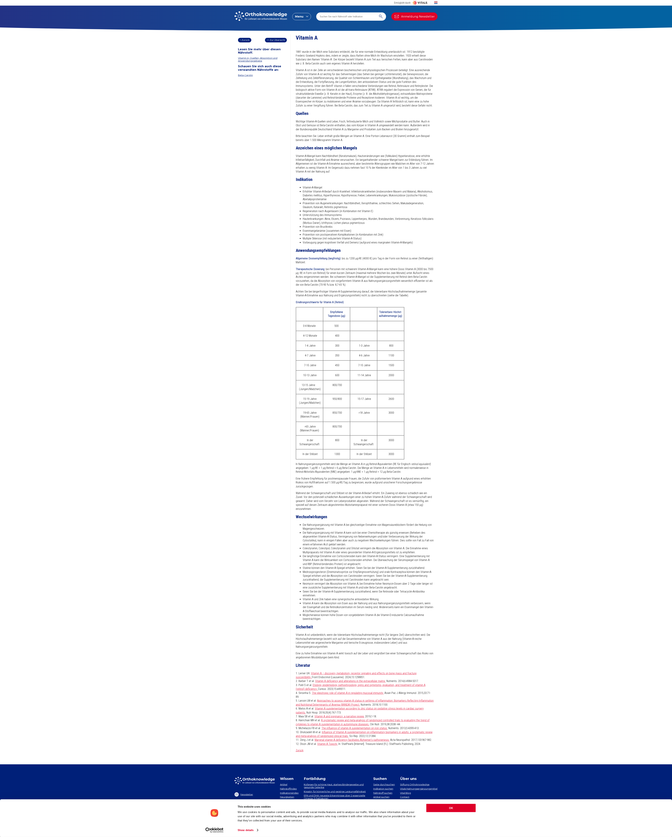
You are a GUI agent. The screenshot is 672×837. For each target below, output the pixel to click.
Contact (404, 796)
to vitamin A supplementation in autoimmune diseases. (338, 724)
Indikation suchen (383, 788)
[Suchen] (381, 16)
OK (451, 808)
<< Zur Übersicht (276, 40)
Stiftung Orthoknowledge (414, 784)
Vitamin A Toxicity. (327, 744)
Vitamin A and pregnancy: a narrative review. (339, 716)
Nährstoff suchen (382, 792)
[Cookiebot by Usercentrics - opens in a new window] (214, 830)
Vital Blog (405, 792)
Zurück (299, 750)
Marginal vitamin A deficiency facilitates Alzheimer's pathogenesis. (352, 740)
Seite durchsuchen (384, 784)
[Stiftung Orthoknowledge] (260, 16)
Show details (246, 830)
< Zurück (245, 40)
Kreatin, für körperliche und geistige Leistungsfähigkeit (335, 791)
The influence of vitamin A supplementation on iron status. (354, 728)
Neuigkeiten (287, 796)
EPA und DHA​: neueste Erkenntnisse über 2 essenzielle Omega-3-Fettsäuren (334, 797)
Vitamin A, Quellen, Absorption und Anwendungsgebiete (257, 59)
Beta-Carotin (245, 75)
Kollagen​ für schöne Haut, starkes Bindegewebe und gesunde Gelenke (334, 786)
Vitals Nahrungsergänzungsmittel (419, 788)
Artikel (283, 784)
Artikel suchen (381, 796)
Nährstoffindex (288, 788)
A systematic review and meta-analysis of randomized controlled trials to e (363, 720)
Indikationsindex (289, 792)
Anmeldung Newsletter (418, 16)
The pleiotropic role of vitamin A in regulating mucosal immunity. (348, 693)
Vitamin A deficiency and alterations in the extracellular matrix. (350, 681)
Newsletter (246, 794)
